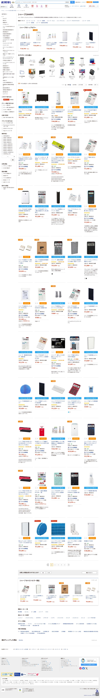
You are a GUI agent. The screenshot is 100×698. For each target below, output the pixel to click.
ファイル (30, 623)
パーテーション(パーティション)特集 (62, 680)
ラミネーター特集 (40, 680)
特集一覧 (31, 683)
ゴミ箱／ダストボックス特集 (86, 680)
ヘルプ (84, 2)
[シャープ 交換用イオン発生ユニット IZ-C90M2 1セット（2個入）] (25, 248)
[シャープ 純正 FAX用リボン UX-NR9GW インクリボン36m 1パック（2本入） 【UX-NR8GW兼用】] (58, 145)
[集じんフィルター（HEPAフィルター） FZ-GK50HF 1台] (25, 529)
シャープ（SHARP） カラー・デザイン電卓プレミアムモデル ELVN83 (74, 403)
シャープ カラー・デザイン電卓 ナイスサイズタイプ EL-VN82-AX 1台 (90, 443)
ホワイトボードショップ (49, 680)
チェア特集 (72, 680)
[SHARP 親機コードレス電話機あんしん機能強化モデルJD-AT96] (58, 429)
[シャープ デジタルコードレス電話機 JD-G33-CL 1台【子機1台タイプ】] (25, 145)
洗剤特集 (4, 682)
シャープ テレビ (51, 20)
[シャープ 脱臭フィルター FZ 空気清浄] (41, 389)
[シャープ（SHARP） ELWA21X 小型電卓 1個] (74, 479)
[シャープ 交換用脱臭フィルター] (91, 294)
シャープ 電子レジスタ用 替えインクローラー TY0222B (58, 357)
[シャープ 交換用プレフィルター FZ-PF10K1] (25, 294)
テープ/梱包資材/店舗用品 (23, 631)
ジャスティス (75, 617)
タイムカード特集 (32, 680)
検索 (72, 2)
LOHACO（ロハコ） (64, 660)
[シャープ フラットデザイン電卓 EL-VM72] (91, 248)
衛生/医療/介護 (36, 625)
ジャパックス (60, 617)
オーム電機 (33, 611)
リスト (63, 84)
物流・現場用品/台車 (36, 631)
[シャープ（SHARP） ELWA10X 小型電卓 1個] (41, 294)
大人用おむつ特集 (62, 682)
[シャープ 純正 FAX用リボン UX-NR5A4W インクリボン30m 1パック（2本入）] (25, 429)
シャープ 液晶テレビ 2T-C (41, 110)
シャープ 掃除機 (30, 22)
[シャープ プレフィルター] (74, 145)
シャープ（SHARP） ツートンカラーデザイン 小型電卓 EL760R (41, 357)
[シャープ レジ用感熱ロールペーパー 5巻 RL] (58, 197)
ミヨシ (46, 611)
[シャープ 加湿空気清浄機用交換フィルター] (41, 248)
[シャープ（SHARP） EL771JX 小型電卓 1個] (74, 294)
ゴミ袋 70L (65, 649)
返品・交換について (4, 664)
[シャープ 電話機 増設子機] (91, 479)
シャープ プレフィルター (74, 157)
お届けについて (4, 661)
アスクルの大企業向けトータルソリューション (69, 666)
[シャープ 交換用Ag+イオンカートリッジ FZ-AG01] (58, 294)
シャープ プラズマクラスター (73, 20)
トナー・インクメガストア (14, 680)
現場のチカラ (31, 682)
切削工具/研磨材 (55, 631)
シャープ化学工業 (91, 617)
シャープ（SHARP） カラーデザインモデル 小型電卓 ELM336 (57, 492)
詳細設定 (67, 2)
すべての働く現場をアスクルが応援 (46, 682)
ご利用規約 (43, 661)
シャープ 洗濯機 (41, 20)
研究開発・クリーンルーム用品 (74, 631)
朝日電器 (20, 611)
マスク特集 (56, 682)
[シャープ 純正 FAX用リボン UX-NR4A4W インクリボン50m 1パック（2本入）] (25, 479)
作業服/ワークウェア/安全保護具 (27, 633)
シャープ (41, 611)
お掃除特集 (95, 680)
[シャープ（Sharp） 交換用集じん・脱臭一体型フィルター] (74, 248)
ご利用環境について (45, 664)
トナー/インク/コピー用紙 (39, 623)
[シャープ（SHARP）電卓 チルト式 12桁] (91, 98)
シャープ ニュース (30, 20)
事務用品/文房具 (21, 623)
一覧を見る (20, 640)
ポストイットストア (6, 683)
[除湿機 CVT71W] (74, 429)
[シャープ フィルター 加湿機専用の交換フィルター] (58, 529)
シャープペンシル (60, 20)
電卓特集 (21, 680)
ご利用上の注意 (44, 665)
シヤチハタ (45, 617)
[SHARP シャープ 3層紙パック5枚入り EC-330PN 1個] (41, 429)
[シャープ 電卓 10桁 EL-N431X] (91, 145)
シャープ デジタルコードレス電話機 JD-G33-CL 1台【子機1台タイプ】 (25, 159)
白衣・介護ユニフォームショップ (86, 682)
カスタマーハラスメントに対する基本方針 (29, 664)
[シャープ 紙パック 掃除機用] (91, 389)
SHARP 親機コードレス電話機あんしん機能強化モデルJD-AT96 (57, 443)
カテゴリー (3, 6)
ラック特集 (77, 680)
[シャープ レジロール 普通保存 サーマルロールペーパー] (41, 145)
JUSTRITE (38, 617)
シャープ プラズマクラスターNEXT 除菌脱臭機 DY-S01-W (58, 112)
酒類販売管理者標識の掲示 (46, 668)
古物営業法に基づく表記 (45, 667)
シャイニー (20, 617)
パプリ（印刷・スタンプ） (65, 661)
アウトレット (37, 520)
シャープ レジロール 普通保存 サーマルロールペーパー (41, 159)
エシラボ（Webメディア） (65, 664)
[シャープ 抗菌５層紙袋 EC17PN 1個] (41, 479)
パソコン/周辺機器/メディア (54, 623)
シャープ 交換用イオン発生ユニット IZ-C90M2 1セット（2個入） (25, 261)
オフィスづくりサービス (15, 683)
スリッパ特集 (9, 682)
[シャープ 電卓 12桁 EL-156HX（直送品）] (74, 343)
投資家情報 (24, 661)
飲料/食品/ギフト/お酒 (25, 625)
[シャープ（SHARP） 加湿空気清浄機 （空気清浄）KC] (25, 197)
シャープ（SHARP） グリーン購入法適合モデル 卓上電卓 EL (41, 211)
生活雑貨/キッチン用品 (92, 623)
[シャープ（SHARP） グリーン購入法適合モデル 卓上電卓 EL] (41, 197)
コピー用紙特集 (5, 680)
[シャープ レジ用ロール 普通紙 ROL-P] (74, 529)
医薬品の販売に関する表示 (46, 670)
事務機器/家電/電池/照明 (68, 623)
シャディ (53, 617)
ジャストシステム (29, 617)
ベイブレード (33, 649)
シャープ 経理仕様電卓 (57, 259)
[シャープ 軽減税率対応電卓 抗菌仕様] (25, 343)
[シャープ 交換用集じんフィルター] (91, 343)
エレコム (26, 611)
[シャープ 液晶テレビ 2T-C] (41, 98)
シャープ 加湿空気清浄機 (42, 22)
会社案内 (23, 660)
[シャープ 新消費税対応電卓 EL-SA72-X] (74, 98)
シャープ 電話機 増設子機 (90, 490)
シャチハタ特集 (76, 682)
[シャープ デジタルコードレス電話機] (74, 197)
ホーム (3, 10)
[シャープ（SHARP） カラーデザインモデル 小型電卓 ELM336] (58, 479)
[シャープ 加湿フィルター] (41, 529)
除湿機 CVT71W (72, 441)
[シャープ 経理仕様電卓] (58, 248)
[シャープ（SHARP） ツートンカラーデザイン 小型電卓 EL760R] (41, 343)
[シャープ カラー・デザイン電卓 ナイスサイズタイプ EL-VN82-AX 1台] (91, 429)
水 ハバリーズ (57, 649)
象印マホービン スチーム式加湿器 (22, 649)
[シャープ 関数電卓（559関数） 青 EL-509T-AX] (91, 197)
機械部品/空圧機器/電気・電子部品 (91, 631)
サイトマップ (43, 660)
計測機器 (63, 631)
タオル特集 (15, 682)
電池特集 (26, 680)
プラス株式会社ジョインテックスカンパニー (74, 360)
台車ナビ (36, 682)
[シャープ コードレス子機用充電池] (25, 98)
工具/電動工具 (46, 631)
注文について (3, 660)
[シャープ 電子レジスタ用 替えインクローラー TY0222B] (58, 343)
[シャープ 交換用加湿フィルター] (25, 389)
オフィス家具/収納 (80, 623)
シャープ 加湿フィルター (41, 541)
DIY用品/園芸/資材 (41, 633)
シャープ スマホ (86, 20)
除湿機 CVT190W (88, 541)
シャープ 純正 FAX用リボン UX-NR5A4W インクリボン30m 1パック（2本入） (25, 443)
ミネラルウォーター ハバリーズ (45, 649)
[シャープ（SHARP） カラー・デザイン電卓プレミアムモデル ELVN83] (74, 389)
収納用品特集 (69, 682)
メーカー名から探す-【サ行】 (11, 10)
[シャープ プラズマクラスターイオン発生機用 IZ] (58, 389)
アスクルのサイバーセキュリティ (28, 665)
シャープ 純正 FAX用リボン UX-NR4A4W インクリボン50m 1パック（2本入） (25, 492)
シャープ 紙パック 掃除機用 (91, 401)
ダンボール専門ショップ (23, 682)
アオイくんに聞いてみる (89, 664)
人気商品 (20, 137)
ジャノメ (83, 617)
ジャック (68, 617)
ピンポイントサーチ (25, 683)
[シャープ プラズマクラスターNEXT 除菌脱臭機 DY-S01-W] (58, 98)
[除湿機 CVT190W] (91, 529)
